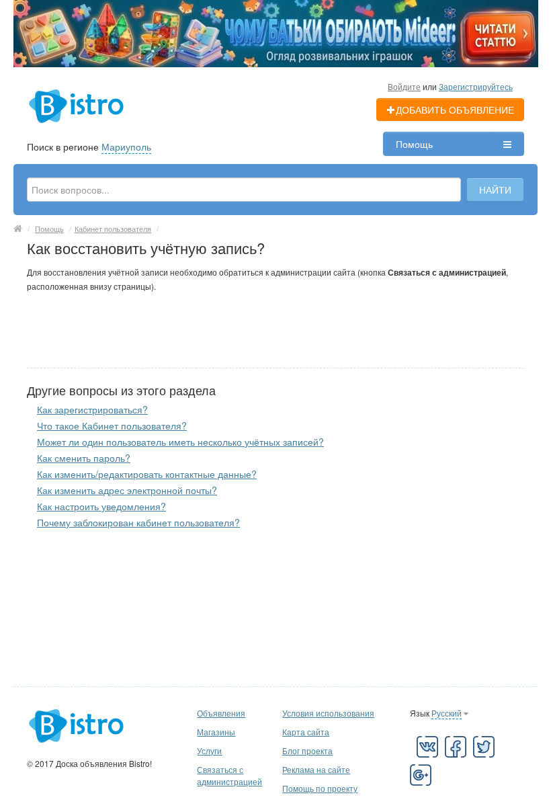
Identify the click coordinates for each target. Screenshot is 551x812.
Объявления (221, 713)
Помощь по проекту (319, 788)
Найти (495, 189)
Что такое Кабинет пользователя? (112, 425)
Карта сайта (305, 731)
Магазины (216, 731)
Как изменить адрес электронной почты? (127, 490)
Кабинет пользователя (113, 228)
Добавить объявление (455, 109)
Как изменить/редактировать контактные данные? (147, 474)
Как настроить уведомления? (101, 506)
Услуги (209, 750)
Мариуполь (126, 146)
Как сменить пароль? (83, 457)
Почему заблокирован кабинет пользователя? (138, 522)
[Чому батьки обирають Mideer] (275, 32)
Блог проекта (307, 750)
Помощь (414, 144)
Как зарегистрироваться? (92, 409)
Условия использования (328, 713)
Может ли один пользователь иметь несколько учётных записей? (180, 441)
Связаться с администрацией (229, 775)
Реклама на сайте (316, 769)
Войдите (404, 86)
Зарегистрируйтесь (476, 86)
